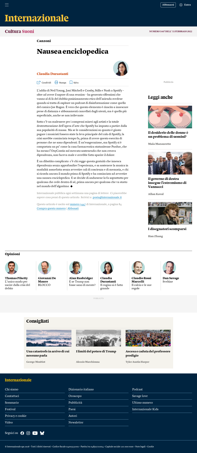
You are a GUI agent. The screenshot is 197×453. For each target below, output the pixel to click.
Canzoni (44, 41)
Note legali (140, 447)
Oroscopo (75, 396)
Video (9, 422)
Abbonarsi (168, 5)
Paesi (72, 409)
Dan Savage (171, 278)
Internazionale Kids (145, 409)
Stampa (62, 83)
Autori (72, 416)
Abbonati (73, 208)
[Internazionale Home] (19, 379)
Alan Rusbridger (81, 278)
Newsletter (75, 422)
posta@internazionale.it (107, 197)
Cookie (150, 447)
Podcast (137, 389)
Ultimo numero (142, 402)
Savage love (140, 396)
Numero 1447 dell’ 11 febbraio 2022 (170, 31)
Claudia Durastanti (52, 74)
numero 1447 (78, 204)
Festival (10, 409)
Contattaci (12, 396)
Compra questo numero (51, 208)
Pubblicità (75, 402)
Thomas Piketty (16, 278)
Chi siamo (11, 389)
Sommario (12, 402)
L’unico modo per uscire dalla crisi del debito (17, 285)
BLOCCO (44, 285)
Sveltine (168, 281)
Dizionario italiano (81, 389)
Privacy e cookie (15, 416)
